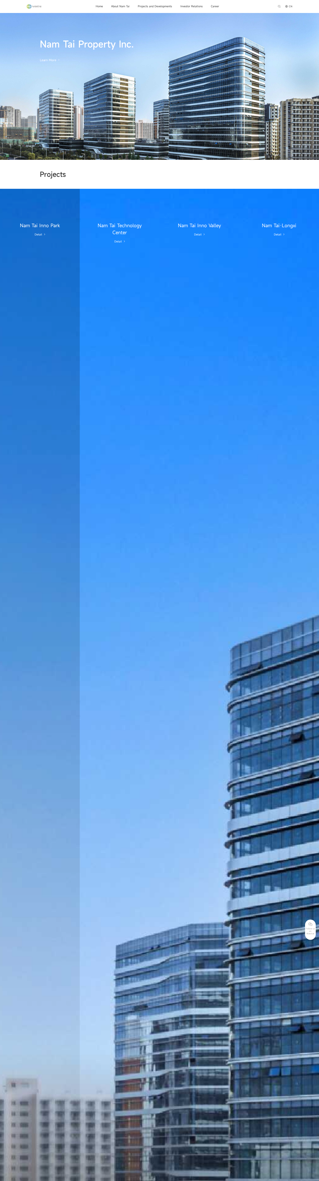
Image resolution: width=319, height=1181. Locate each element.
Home (99, 6)
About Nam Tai (120, 6)
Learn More (48, 60)
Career (215, 6)
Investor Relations (191, 6)
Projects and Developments (155, 6)
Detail (38, 234)
